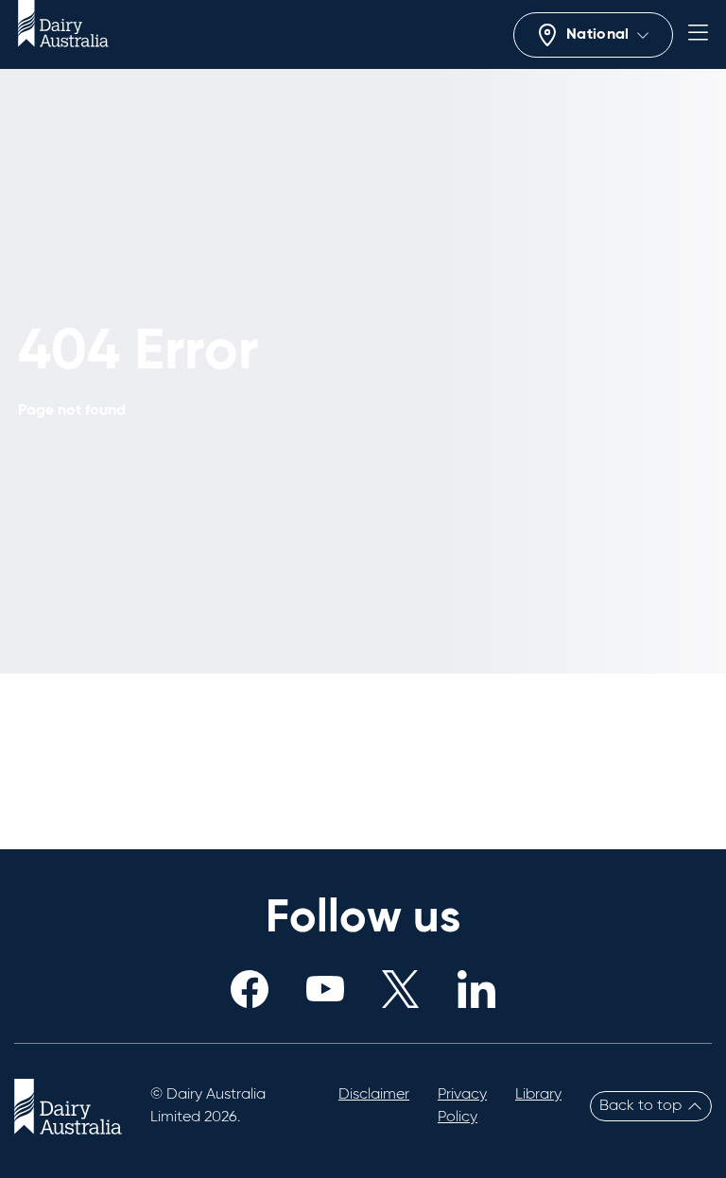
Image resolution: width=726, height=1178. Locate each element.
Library (538, 1094)
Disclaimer (373, 1094)
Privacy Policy (462, 1106)
